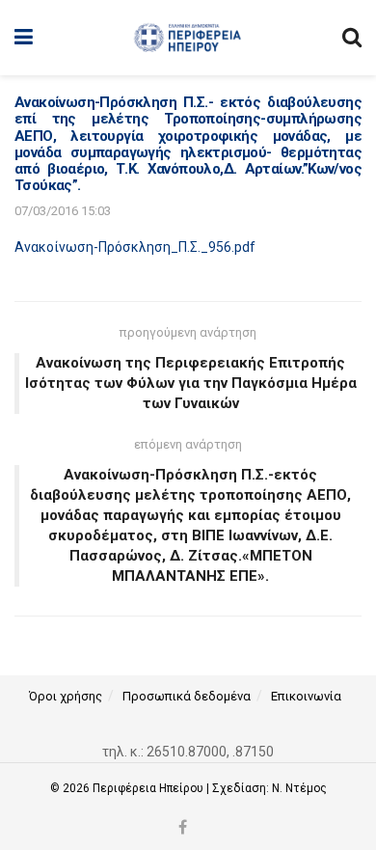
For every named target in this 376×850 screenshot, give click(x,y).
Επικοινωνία (306, 696)
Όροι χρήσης (65, 696)
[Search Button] (352, 37)
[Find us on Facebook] (182, 828)
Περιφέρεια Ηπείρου (149, 788)
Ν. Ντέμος (299, 788)
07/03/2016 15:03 (62, 211)
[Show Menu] (23, 37)
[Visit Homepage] (187, 37)
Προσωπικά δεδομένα (186, 696)
